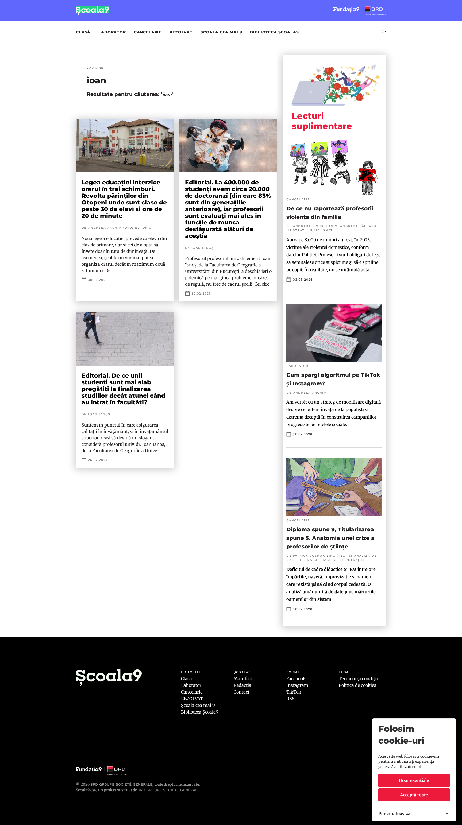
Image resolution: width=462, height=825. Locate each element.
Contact (241, 692)
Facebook (296, 678)
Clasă (83, 32)
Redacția (242, 685)
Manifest (243, 678)
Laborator (112, 32)
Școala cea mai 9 (221, 32)
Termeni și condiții (358, 678)
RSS (290, 698)
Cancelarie (147, 32)
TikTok (293, 692)
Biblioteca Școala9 (274, 32)
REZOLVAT (181, 32)
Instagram (297, 685)
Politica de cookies (357, 685)
